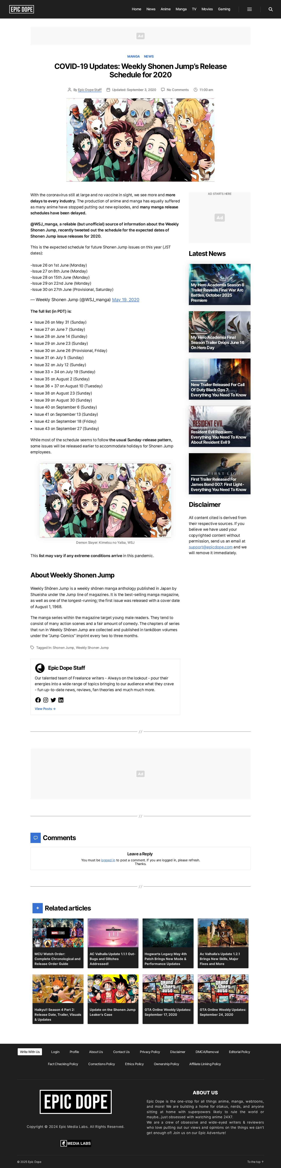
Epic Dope (34, 1161)
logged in (108, 860)
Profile (74, 1052)
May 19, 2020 (125, 299)
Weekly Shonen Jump (92, 648)
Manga (181, 9)
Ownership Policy (166, 1064)
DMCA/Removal (207, 1052)
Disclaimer (177, 1052)
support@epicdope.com (211, 547)
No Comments (178, 90)
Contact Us (121, 1052)
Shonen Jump (63, 648)
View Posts (45, 709)
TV (194, 9)
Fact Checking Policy (63, 1064)
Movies (207, 9)
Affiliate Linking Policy (205, 1064)
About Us (96, 1052)
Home (136, 9)
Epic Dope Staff (90, 90)
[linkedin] (61, 700)
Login (55, 1052)
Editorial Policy (239, 1052)
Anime (166, 9)
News (151, 9)
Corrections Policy (101, 1064)
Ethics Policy (134, 1064)
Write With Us (30, 1052)
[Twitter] (53, 700)
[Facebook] (38, 700)
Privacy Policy (150, 1052)
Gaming (224, 9)
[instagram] (45, 700)
